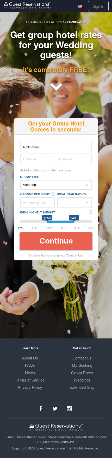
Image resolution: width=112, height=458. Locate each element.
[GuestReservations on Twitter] (55, 408)
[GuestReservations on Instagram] (69, 408)
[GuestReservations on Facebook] (41, 408)
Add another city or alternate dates (47, 170)
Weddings (82, 380)
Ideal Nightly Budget (37, 212)
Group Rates (82, 373)
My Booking (82, 365)
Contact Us (82, 358)
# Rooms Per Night (35, 194)
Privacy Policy (30, 387)
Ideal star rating (71, 194)
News (30, 373)
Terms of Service (30, 380)
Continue (56, 241)
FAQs (30, 365)
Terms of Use (74, 255)
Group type (29, 177)
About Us (30, 358)
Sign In (98, 6)
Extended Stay (82, 387)
